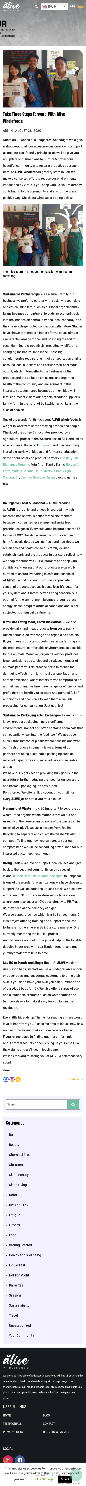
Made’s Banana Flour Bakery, (32, 471)
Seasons (15, 1295)
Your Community (21, 1335)
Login (72, 6)
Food (12, 1235)
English (51, 6)
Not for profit (19, 1275)
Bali (11, 1134)
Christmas (16, 1165)
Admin (8, 131)
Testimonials (12, 1424)
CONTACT (49, 1424)
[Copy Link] (18, 1079)
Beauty (14, 1144)
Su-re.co (46, 445)
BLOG (46, 1415)
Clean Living (18, 1185)
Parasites (16, 1285)
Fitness (14, 1225)
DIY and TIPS (18, 1205)
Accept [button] (65, 1479)
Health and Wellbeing (25, 1255)
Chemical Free (20, 1155)
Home (7, 1415)
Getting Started (20, 1245)
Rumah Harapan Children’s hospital (38, 876)
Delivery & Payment (57, 1432)
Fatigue (14, 1215)
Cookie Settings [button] (42, 1479)
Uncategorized (20, 1325)
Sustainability (19, 1305)
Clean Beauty (19, 1175)
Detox (13, 1195)
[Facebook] (6, 1079)
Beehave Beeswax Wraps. (38, 477)
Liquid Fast (17, 1265)
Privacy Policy (13, 1432)
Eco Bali (65, 458)
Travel (13, 1315)
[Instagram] (12, 1079)
